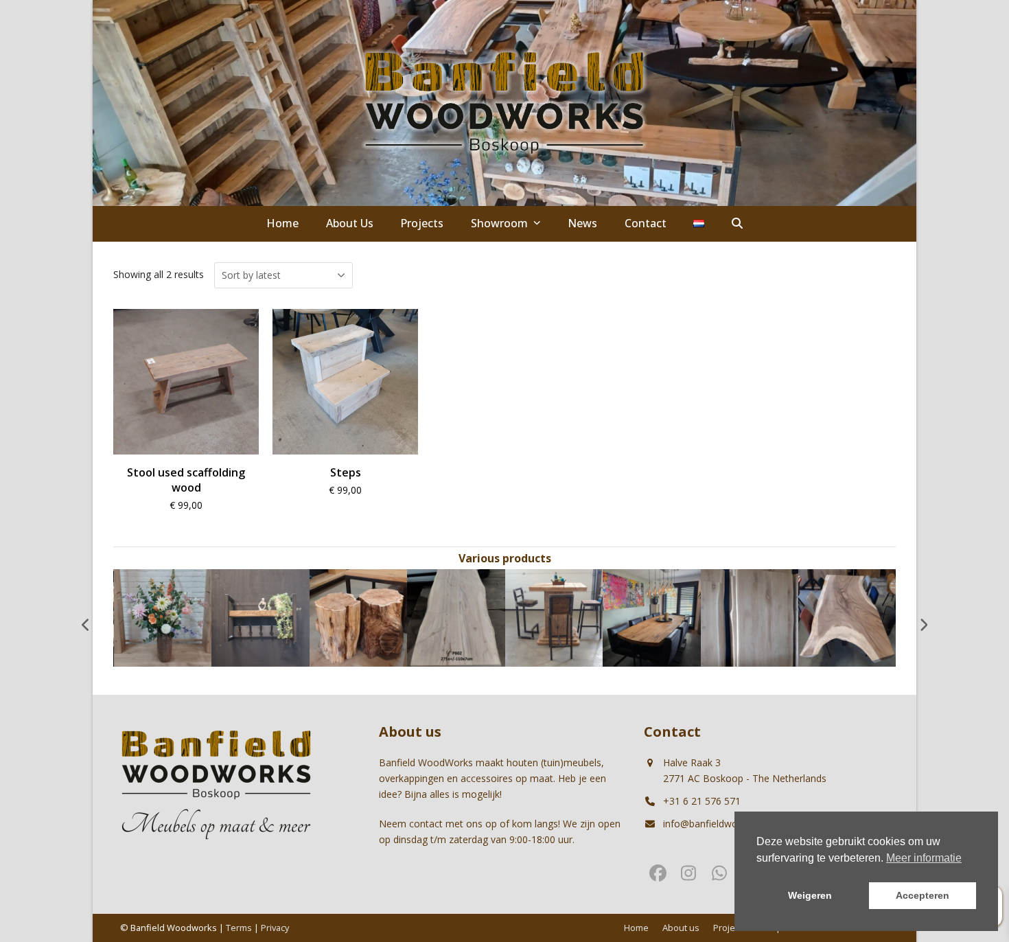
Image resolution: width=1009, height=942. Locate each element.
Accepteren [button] (922, 895)
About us (680, 927)
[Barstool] (554, 616)
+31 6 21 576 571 (702, 800)
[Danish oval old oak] (652, 616)
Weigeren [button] (810, 895)
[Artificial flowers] (163, 616)
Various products (505, 558)
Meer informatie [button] (924, 858)
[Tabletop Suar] (847, 616)
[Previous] (86, 624)
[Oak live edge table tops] (750, 616)
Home (636, 927)
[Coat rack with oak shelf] (260, 616)
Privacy (275, 927)
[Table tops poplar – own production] (456, 616)
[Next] (923, 624)
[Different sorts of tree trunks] (359, 616)
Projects (730, 927)
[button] (737, 224)
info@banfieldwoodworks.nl (724, 823)
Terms (239, 927)
